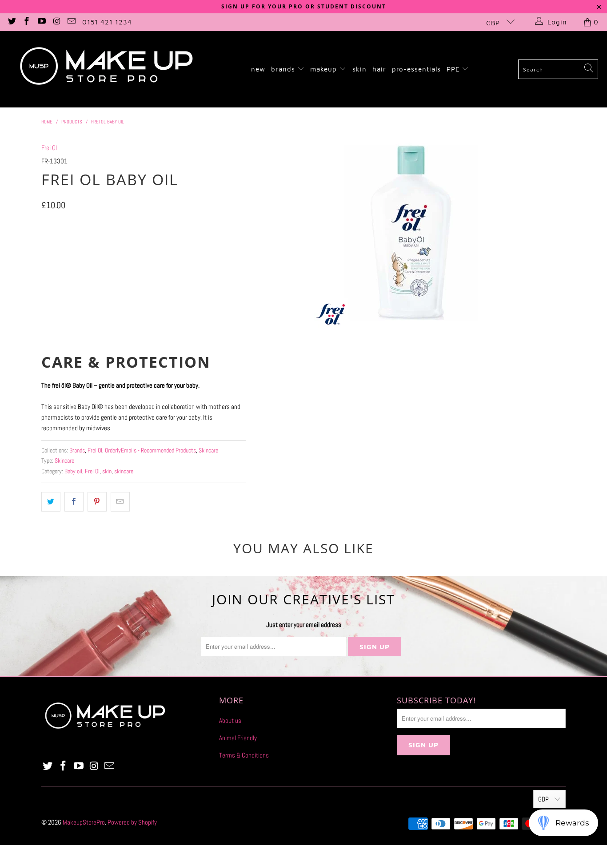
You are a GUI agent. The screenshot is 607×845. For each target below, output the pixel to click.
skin (359, 69)
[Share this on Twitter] (50, 502)
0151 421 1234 (107, 22)
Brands (77, 450)
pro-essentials (416, 69)
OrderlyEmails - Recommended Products (150, 450)
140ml (54, 246)
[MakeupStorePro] (106, 69)
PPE (454, 69)
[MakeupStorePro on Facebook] (26, 22)
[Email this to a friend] (120, 502)
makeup (324, 69)
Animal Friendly (238, 738)
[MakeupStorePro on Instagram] (56, 22)
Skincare (208, 450)
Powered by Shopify (132, 822)
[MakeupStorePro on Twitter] (11, 22)
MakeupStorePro (84, 822)
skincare (123, 471)
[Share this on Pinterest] (97, 502)
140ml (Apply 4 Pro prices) (109, 246)
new (258, 69)
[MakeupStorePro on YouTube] (41, 22)
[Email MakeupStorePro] (71, 22)
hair (379, 69)
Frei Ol (49, 147)
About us (230, 720)
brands (284, 69)
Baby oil (73, 471)
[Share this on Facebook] (74, 502)
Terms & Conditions (244, 755)
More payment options (193, 335)
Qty (45, 271)
